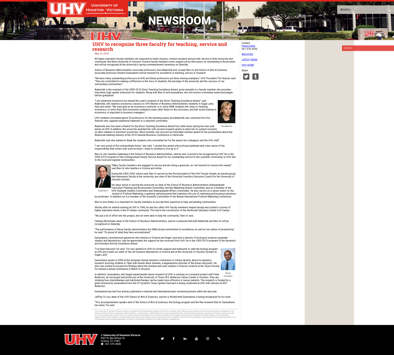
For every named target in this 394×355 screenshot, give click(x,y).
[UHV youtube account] (196, 338)
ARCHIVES (247, 54)
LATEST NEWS (249, 59)
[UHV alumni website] (219, 338)
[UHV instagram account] (207, 338)
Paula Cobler (248, 46)
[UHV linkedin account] (185, 338)
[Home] (87, 8)
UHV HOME (248, 65)
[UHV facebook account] (173, 338)
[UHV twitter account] (162, 338)
